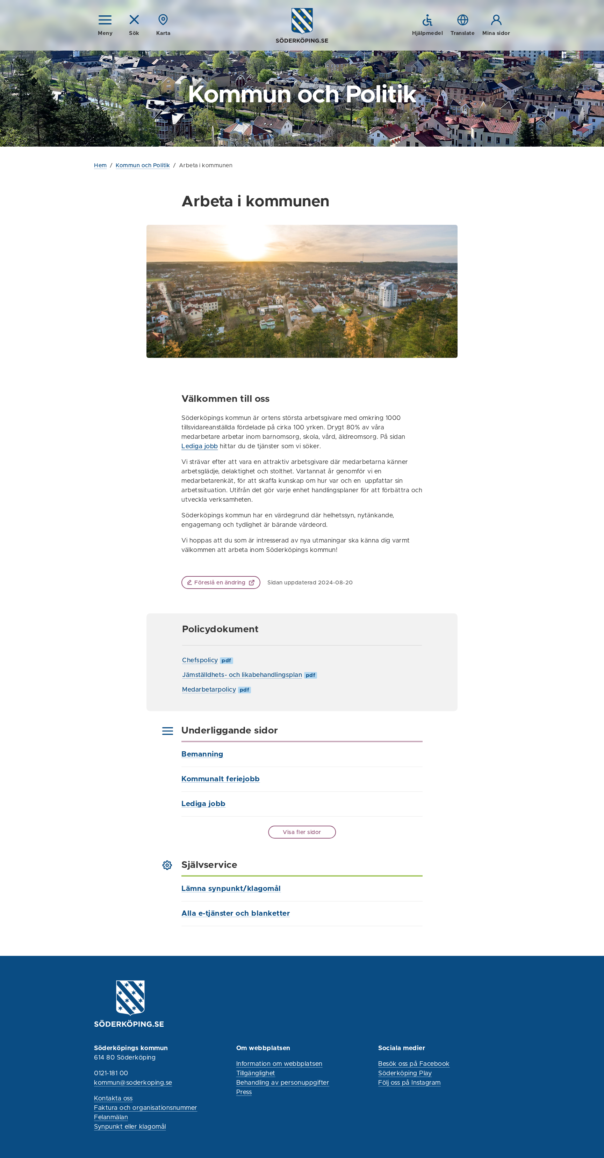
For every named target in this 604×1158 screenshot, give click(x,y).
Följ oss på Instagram (409, 1083)
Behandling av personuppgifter (283, 1083)
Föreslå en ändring (219, 582)
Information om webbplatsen (279, 1064)
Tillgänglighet (255, 1073)
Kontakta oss (113, 1099)
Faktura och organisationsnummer (145, 1108)
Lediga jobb (199, 446)
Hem (100, 165)
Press (244, 1092)
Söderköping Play (405, 1073)
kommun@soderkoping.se (133, 1083)
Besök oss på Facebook (414, 1064)
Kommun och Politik (143, 165)
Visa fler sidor (302, 832)
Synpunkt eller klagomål (130, 1127)
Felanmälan (111, 1117)
